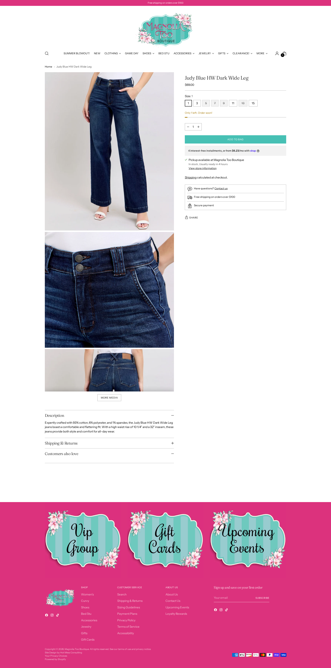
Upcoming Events (177, 607)
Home (48, 66)
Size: (189, 96)
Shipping (191, 177)
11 (233, 103)
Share (193, 217)
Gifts (84, 633)
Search (122, 594)
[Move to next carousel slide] (283, 490)
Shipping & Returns (130, 601)
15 (253, 103)
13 (243, 103)
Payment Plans (127, 613)
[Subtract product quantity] (188, 126)
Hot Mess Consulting (71, 652)
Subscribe (262, 597)
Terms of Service (128, 626)
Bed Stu (86, 613)
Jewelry (86, 626)
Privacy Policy (126, 620)
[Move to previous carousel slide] (275, 490)
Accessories (89, 620)
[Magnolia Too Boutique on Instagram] (52, 615)
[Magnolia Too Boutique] (165, 28)
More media (109, 397)
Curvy (85, 601)
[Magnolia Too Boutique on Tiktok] (58, 615)
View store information (203, 168)
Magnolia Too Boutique (77, 649)
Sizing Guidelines (128, 607)
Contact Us (173, 601)
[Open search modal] (46, 53)
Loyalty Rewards (176, 613)
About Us (172, 594)
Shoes (85, 607)
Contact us (221, 188)
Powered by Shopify (55, 659)
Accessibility (125, 633)
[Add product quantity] (198, 126)
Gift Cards (87, 639)
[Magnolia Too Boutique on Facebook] (47, 615)
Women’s (87, 594)
